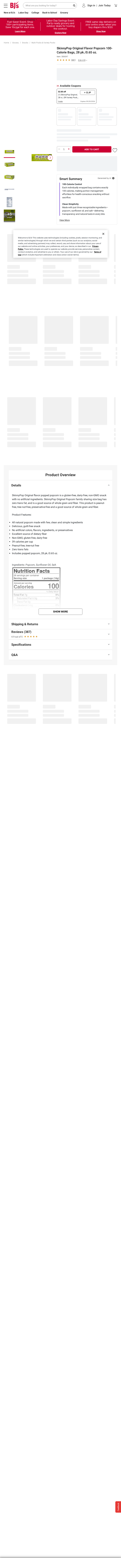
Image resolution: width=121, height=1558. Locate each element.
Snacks (25, 43)
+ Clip (87, 92)
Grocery (15, 43)
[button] (66, 60)
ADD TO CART (91, 149)
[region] (60, 244)
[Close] (103, 233)
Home (6, 43)
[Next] (50, 157)
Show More (60, 611)
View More (64, 220)
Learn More (20, 31)
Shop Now (101, 31)
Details (60, 101)
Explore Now (60, 33)
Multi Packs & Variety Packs (43, 43)
